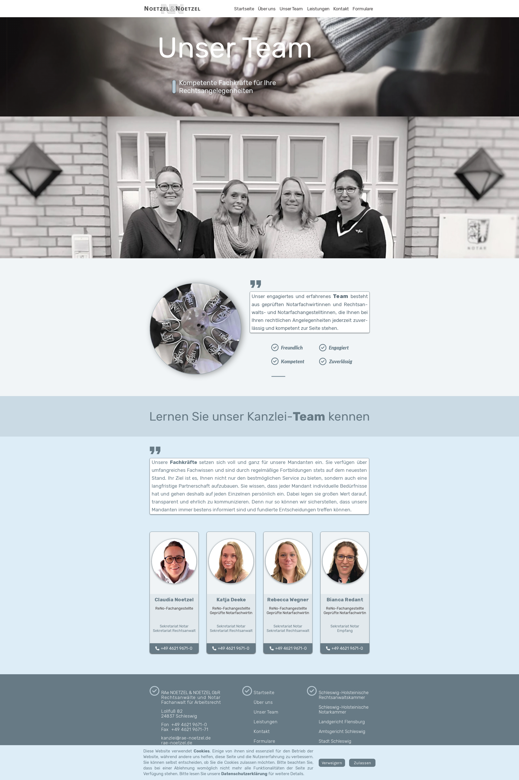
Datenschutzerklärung (244, 773)
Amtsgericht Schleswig (342, 731)
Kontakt (262, 731)
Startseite (264, 692)
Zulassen (362, 763)
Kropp (324, 772)
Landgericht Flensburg (342, 721)
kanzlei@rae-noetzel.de (186, 738)
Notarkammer (332, 712)
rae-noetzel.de (176, 743)
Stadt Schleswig (335, 741)
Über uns (263, 702)
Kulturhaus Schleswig (340, 751)
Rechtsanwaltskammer (342, 697)
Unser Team (266, 712)
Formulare (264, 741)
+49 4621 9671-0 (175, 648)
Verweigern (332, 763)
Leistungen (265, 721)
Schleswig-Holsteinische (344, 692)
